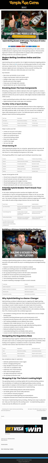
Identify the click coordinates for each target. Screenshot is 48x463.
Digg (30, 46)
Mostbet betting (4, 444)
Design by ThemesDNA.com (24, 461)
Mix (38, 46)
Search (2, 416)
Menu (25, 7)
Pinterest (18, 46)
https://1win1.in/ (4, 440)
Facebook (13, 46)
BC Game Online (11, 438)
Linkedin (34, 46)
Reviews (24, 44)
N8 (16, 64)
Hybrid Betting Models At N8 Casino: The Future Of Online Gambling (24, 42)
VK (27, 46)
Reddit (23, 46)
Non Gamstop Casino (7, 449)
